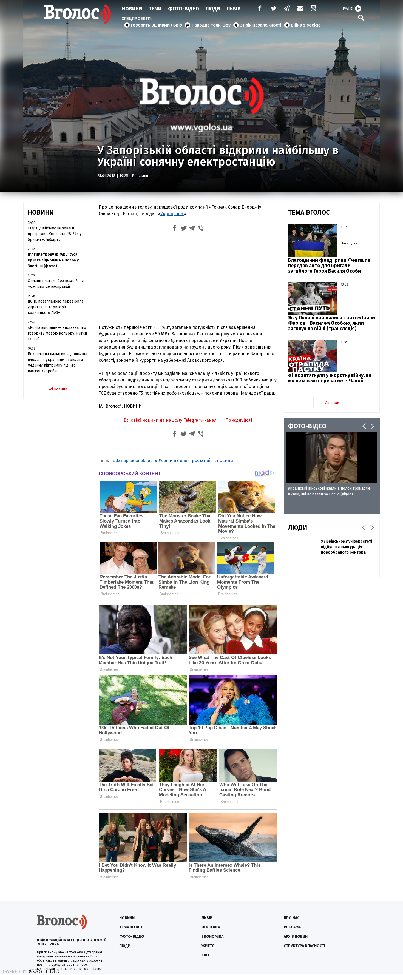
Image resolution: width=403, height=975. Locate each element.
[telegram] (287, 9)
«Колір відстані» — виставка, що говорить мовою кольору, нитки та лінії (57, 333)
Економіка (212, 936)
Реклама (292, 927)
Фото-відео (131, 936)
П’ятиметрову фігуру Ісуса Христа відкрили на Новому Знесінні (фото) (53, 260)
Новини (132, 9)
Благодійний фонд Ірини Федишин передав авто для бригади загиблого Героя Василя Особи (329, 265)
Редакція (140, 175)
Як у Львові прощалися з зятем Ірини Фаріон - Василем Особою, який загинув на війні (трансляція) (331, 323)
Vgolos (77, 14)
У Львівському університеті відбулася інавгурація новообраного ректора (346, 547)
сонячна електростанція (187, 460)
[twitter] (273, 9)
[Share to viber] (201, 229)
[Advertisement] (188, 279)
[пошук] (361, 17)
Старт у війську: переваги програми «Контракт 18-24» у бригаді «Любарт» (55, 234)
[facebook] (258, 9)
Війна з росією (306, 25)
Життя (208, 945)
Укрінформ (172, 213)
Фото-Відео (183, 9)
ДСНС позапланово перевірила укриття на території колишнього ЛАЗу (55, 307)
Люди (213, 9)
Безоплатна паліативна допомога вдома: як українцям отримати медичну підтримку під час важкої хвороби (57, 363)
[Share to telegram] (192, 229)
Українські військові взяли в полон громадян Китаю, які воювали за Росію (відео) (329, 491)
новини (225, 460)
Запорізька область (136, 460)
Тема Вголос (131, 927)
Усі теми (332, 402)
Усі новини (57, 389)
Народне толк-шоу (211, 25)
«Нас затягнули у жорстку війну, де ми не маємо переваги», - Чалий (329, 377)
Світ (205, 955)
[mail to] (300, 9)
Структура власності (304, 945)
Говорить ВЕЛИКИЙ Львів (156, 25)
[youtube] (314, 9)
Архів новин (296, 936)
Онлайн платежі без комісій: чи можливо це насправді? (56, 283)
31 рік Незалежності (260, 25)
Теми (155, 9)
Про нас (291, 918)
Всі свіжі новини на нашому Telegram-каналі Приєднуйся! (188, 420)
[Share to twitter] (183, 229)
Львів (234, 9)
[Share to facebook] (174, 229)
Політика (211, 927)
